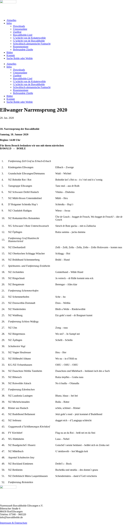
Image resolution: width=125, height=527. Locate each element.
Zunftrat (17, 32)
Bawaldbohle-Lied (22, 35)
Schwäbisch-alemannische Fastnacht (31, 43)
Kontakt (11, 55)
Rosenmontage (20, 46)
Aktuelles (11, 20)
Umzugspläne (20, 29)
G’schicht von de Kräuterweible (29, 37)
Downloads (19, 26)
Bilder (10, 52)
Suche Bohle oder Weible (20, 58)
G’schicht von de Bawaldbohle (29, 40)
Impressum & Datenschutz (13, 522)
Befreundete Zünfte (23, 49)
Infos (9, 23)
